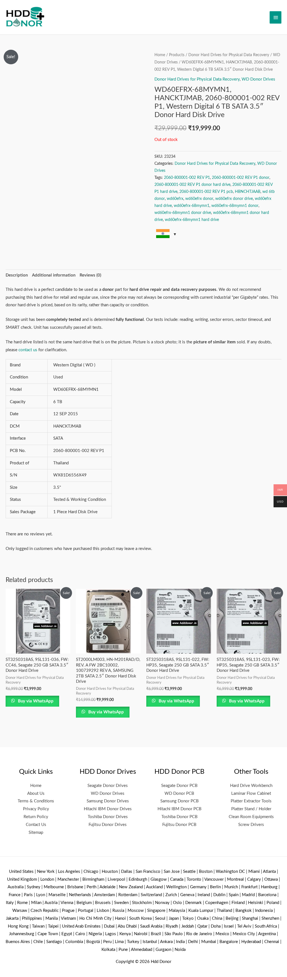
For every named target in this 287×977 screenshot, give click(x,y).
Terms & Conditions (36, 801)
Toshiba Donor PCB (179, 817)
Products (176, 55)
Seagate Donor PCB (179, 786)
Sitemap (36, 832)
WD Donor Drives (258, 79)
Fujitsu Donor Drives (108, 825)
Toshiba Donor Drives (108, 817)
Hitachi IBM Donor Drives (108, 809)
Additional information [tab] (53, 275)
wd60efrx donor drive (234, 199)
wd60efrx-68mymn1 (191, 206)
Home (159, 55)
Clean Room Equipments (251, 817)
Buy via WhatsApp (35, 701)
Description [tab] (17, 275)
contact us (27, 350)
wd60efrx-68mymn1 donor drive (182, 213)
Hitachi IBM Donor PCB (180, 809)
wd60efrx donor (199, 199)
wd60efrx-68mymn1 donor (234, 206)
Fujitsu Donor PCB (179, 825)
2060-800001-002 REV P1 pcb (206, 192)
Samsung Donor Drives (108, 801)
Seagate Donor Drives (107, 786)
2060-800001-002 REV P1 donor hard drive (192, 185)
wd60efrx (175, 199)
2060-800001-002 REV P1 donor (240, 178)
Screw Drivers (251, 825)
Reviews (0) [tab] (90, 275)
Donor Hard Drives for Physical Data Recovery (228, 55)
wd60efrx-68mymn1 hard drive (192, 220)
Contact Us (36, 825)
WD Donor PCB (179, 793)
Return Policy (36, 817)
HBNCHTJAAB (247, 192)
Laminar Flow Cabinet (251, 793)
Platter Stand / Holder (251, 809)
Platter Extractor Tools (251, 801)
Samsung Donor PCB (179, 801)
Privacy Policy (36, 809)
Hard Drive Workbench (251, 786)
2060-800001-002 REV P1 (187, 178)
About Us (36, 793)
